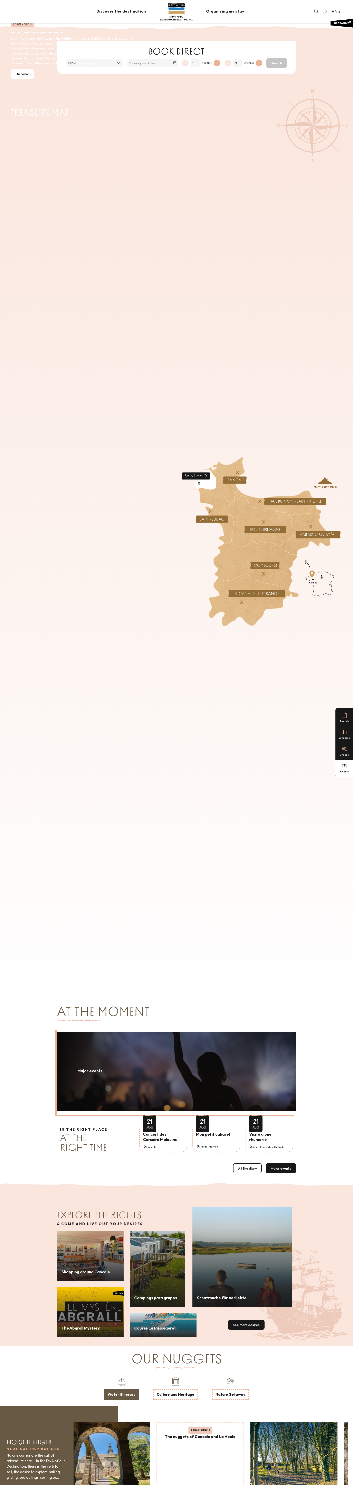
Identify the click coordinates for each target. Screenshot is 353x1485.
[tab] (121, 1388)
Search (276, 63)
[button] (316, 11)
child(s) (249, 63)
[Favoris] (325, 12)
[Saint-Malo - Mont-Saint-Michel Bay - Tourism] (176, 12)
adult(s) (207, 63)
